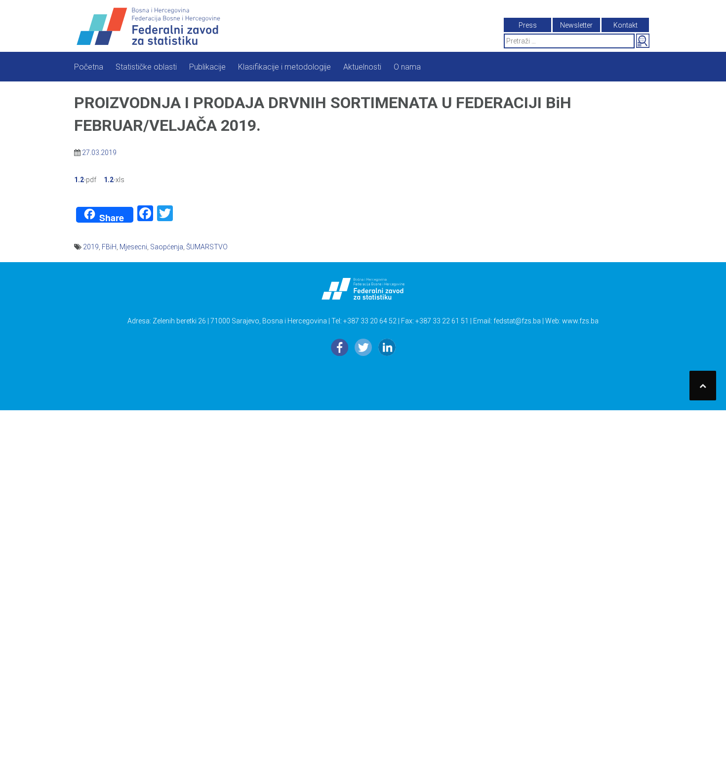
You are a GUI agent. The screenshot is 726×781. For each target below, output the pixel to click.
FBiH (109, 247)
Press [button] (528, 25)
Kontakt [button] (625, 25)
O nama (407, 67)
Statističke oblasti (146, 67)
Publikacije (207, 67)
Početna (88, 67)
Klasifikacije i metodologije (284, 67)
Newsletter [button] (576, 25)
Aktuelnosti (362, 67)
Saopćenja (166, 247)
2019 (91, 247)
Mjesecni (133, 247)
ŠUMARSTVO (207, 247)
